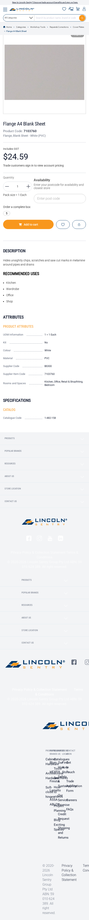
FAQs (69, 809)
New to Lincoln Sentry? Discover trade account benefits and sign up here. (45, 2)
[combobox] (44, 18)
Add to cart (31, 224)
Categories (21, 27)
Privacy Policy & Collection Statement (38, 552)
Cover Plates (78, 27)
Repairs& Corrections (59, 27)
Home (9, 27)
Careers (71, 800)
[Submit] (82, 18)
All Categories (11, 18)
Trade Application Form (74, 786)
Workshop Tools (37, 27)
